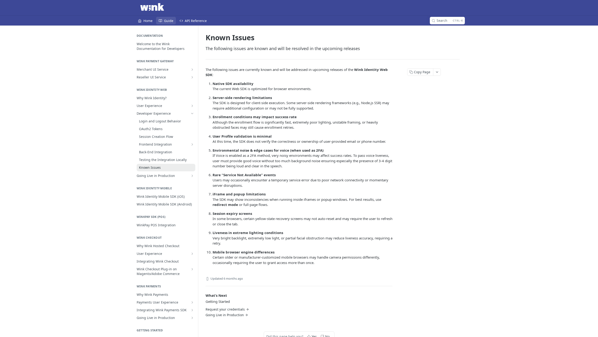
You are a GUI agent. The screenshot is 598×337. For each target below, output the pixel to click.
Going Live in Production (225, 315)
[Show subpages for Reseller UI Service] (192, 77)
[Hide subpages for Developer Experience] (192, 113)
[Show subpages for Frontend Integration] (192, 144)
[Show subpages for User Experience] (192, 106)
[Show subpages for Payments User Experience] (192, 302)
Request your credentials (225, 309)
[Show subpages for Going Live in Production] (192, 176)
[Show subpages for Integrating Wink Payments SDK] (192, 310)
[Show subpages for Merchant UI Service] (192, 69)
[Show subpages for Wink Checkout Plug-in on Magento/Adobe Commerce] (192, 269)
